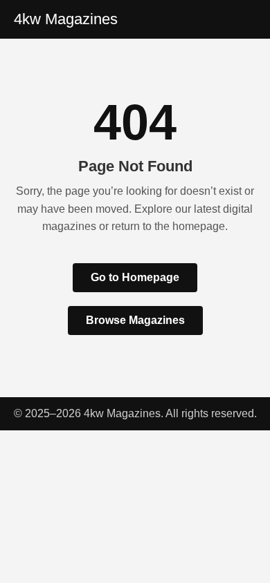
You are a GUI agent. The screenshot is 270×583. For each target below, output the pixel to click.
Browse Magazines (135, 320)
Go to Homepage (135, 277)
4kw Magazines (66, 19)
